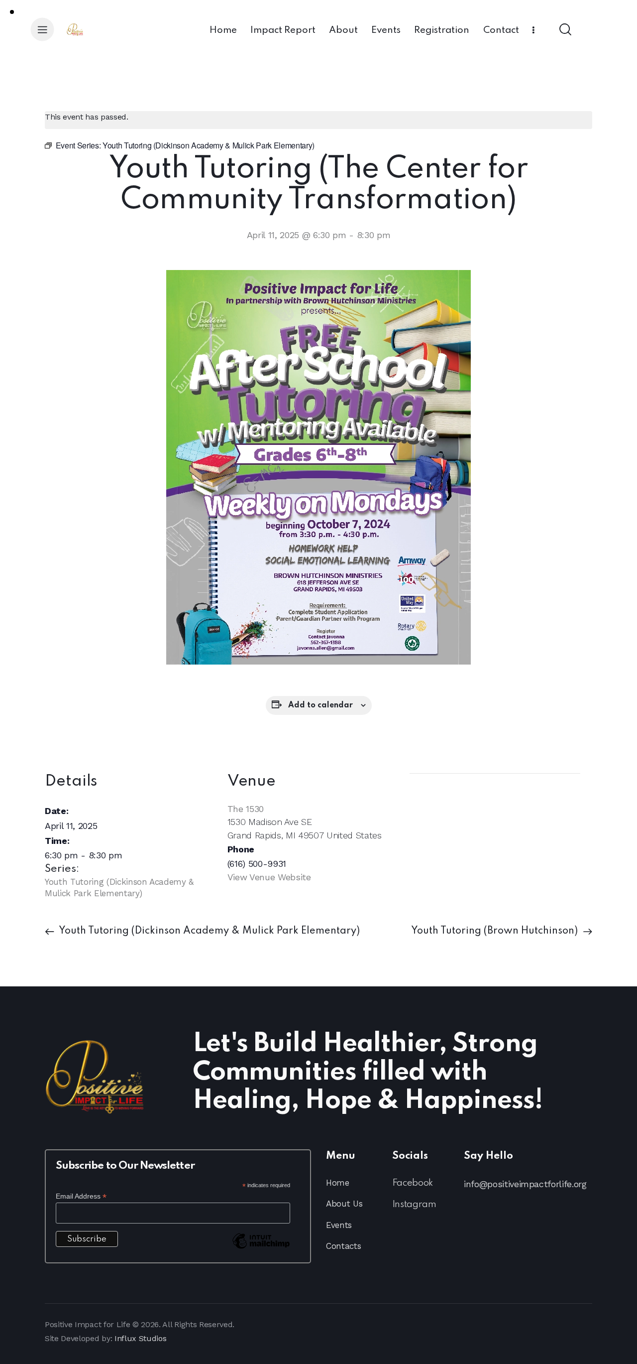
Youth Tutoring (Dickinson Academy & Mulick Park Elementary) (208, 931)
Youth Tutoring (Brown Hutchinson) (495, 931)
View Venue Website (269, 877)
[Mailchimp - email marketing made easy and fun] (261, 1248)
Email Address (81, 1196)
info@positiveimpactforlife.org (525, 1184)
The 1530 (245, 809)
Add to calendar (320, 705)
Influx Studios (140, 1338)
